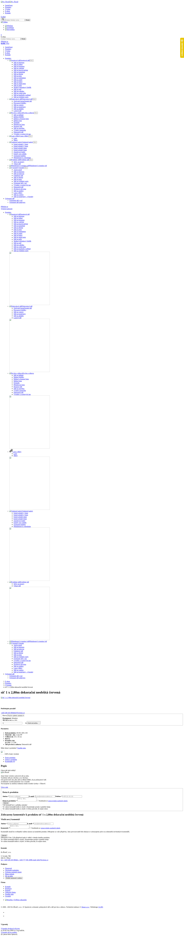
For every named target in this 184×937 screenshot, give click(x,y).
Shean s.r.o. (85, 907)
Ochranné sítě (9, 198)
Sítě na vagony (19, 105)
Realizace (8, 888)
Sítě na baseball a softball (22, 95)
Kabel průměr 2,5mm (21, 146)
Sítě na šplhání (18, 115)
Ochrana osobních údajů (13, 872)
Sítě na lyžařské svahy (21, 97)
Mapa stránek (9, 874)
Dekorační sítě (18, 132)
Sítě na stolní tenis (20, 84)
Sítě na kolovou (19, 174)
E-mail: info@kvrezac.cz (40, 860)
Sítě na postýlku (19, 128)
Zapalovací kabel (19, 152)
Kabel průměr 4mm (20, 148)
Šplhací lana (18, 121)
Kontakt (8, 13)
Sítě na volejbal (19, 68)
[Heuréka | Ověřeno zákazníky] (16, 900)
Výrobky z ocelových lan (22, 134)
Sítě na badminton (20, 78)
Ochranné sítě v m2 (20, 183)
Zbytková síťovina (20, 189)
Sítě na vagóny (19, 195)
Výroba (7, 9)
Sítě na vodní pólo (20, 93)
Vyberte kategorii (6, 209)
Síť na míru (9, 876)
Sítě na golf (17, 89)
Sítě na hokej (18, 82)
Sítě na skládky (19, 109)
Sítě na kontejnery (20, 107)
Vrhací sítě (17, 164)
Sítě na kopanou (19, 66)
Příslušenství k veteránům (22, 158)
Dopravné (8, 868)
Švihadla (16, 122)
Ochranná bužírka (20, 156)
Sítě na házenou (19, 62)
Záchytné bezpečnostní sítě (23, 101)
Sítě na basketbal (19, 72)
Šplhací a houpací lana (21, 119)
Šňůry (16, 140)
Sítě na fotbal (18, 64)
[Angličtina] (10, 28)
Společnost (8, 5)
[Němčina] (9, 26)
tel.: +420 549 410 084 (8, 860)
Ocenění (8, 896)
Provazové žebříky (20, 103)
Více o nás (4, 787)
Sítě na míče (18, 85)
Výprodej (8, 685)
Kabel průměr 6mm (20, 150)
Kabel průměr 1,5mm (21, 144)
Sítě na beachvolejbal (21, 70)
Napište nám (21, 748)
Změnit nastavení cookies (14, 878)
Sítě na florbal (18, 74)
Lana (15, 138)
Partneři (7, 890)
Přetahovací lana (19, 124)
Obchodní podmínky (12, 870)
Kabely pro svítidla (20, 154)
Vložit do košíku (33, 723)
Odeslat (5, 803)
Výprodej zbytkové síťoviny (10, 928)
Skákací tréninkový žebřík (22, 87)
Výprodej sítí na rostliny (9, 932)
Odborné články (10, 892)
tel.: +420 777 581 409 (24, 860)
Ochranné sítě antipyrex (17, 202)
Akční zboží (18, 170)
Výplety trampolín (20, 130)
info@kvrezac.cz (19, 713)
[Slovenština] (10, 29)
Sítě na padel (18, 80)
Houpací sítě (18, 126)
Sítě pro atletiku (19, 91)
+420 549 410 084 (7, 713)
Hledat (28, 20)
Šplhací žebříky (19, 117)
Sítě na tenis (18, 76)
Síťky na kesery (19, 162)
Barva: (5, 715)
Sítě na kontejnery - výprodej (23, 197)
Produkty (8, 7)
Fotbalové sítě (18, 175)
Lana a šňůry (18, 193)
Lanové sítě (17, 111)
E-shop (7, 11)
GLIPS (100, 907)
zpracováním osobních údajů (57, 801)
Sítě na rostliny (19, 191)
